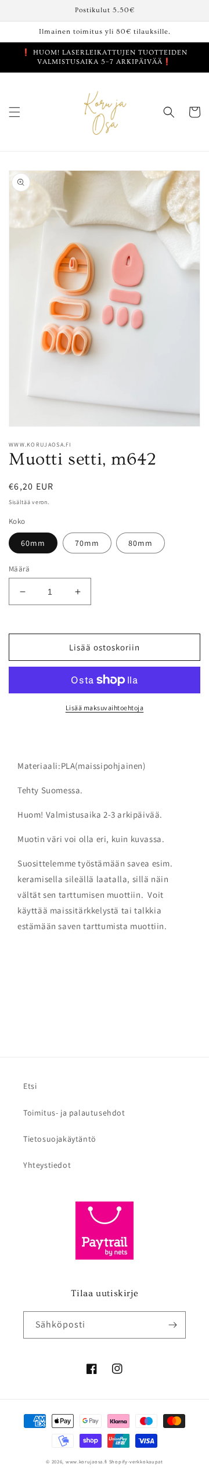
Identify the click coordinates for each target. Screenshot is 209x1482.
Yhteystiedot (47, 1165)
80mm (140, 543)
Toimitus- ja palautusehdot (74, 1112)
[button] (14, 112)
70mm (87, 543)
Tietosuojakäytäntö (59, 1139)
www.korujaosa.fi (87, 1461)
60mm (33, 543)
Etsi (30, 1086)
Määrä (19, 569)
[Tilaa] (172, 1325)
